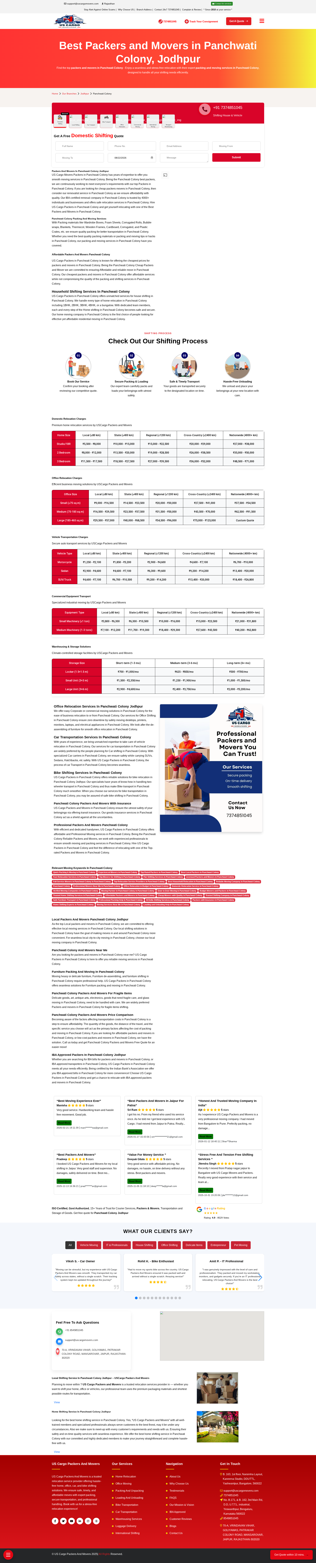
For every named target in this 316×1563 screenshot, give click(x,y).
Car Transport (91, 125)
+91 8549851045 (74, 1330)
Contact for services (223, 4)
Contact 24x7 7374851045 (167, 9)
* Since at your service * (218, 9)
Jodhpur (84, 93)
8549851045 (231, 1518)
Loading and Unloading (129, 1497)
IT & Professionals (117, 1245)
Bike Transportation (127, 1504)
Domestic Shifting (60, 123)
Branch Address (144, 9)
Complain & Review (191, 9)
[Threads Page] (96, 1521)
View (57, 1402)
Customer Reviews (181, 1519)
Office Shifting (169, 1245)
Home (55, 93)
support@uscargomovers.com (83, 3)
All (70, 1245)
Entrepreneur (218, 1245)
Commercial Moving (137, 125)
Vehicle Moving (89, 1245)
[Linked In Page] (80, 1521)
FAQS (173, 1497)
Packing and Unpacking (130, 1490)
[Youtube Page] (71, 1521)
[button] (136, 1298)
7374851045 (231, 1495)
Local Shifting (75, 125)
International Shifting (128, 1533)
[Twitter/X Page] (63, 1521)
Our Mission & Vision (182, 1504)
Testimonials (177, 1490)
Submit (236, 157)
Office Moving (124, 1483)
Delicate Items (194, 1245)
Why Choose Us (179, 1483)
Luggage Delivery (126, 1526)
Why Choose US (126, 9)
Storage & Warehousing (168, 125)
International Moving (153, 125)
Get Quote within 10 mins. (291, 1554)
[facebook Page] (55, 1521)
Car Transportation (126, 1512)
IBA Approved (177, 1512)
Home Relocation (126, 1476)
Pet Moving (240, 1245)
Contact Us (176, 1533)
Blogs (173, 1526)
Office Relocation (122, 125)
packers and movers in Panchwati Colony (97, 67)
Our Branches (69, 93)
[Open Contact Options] (8, 1555)
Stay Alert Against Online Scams (99, 9)
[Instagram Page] (88, 1521)
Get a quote (237, 21)
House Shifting (144, 1245)
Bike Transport (106, 122)
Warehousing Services (129, 1519)
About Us (175, 1476)
